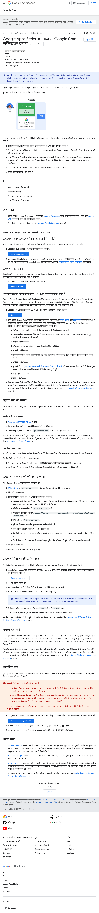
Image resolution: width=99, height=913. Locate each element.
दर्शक (67, 320)
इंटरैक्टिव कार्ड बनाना (15, 745)
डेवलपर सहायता (8, 853)
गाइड (40, 33)
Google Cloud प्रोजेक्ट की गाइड (18, 441)
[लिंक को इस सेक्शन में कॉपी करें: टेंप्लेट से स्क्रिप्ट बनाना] (25, 416)
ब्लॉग (68, 841)
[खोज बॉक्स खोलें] (69, 2)
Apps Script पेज (18, 422)
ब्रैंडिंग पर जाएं (15, 315)
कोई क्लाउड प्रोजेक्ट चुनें (19, 254)
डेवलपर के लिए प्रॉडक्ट (10, 845)
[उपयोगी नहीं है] (94, 33)
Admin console (40, 841)
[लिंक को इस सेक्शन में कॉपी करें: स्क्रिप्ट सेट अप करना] (28, 400)
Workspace (28, 3)
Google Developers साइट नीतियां (46, 802)
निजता (9, 902)
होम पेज (5, 33)
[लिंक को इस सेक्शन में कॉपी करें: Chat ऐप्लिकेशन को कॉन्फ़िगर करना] (47, 477)
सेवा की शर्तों (7, 857)
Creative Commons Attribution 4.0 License (54, 800)
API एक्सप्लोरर (40, 853)
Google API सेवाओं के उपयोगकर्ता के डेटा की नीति (43, 366)
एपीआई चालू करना (17, 286)
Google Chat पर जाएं (19, 578)
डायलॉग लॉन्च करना (15, 763)
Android (6, 872)
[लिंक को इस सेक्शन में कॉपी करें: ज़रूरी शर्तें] (16, 210)
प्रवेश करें (93, 3)
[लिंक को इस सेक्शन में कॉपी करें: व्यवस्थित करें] (20, 667)
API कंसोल (12, 488)
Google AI (6, 888)
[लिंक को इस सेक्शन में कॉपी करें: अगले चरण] (17, 739)
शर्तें (4, 902)
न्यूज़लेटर (70, 845)
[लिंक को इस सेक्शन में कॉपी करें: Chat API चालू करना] (25, 269)
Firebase (6, 880)
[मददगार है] (90, 33)
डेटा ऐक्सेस (77, 320)
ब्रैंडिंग (62, 320)
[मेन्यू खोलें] (3, 3)
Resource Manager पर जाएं (21, 721)
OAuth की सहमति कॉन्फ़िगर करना (81, 388)
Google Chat (10, 10)
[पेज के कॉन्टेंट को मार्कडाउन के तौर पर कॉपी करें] (38, 44)
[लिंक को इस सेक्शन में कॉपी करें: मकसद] (13, 181)
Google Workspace (17, 33)
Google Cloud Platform (11, 884)
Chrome (6, 876)
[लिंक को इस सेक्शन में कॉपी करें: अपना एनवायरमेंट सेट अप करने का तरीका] (52, 232)
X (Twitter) (71, 849)
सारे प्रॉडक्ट (6, 892)
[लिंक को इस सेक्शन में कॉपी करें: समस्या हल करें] (22, 629)
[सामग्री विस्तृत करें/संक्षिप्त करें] (26, 51)
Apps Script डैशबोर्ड (42, 845)
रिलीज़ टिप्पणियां (8, 849)
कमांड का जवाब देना (15, 756)
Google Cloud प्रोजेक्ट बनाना (49, 223)
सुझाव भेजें (89, 39)
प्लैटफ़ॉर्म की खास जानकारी (11, 841)
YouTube (70, 853)
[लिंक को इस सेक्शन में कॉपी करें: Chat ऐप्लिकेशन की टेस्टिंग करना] (43, 559)
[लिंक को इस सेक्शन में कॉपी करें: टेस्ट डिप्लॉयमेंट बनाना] (24, 448)
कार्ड (31, 636)
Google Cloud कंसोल (42, 849)
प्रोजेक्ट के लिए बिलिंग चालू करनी (70, 262)
